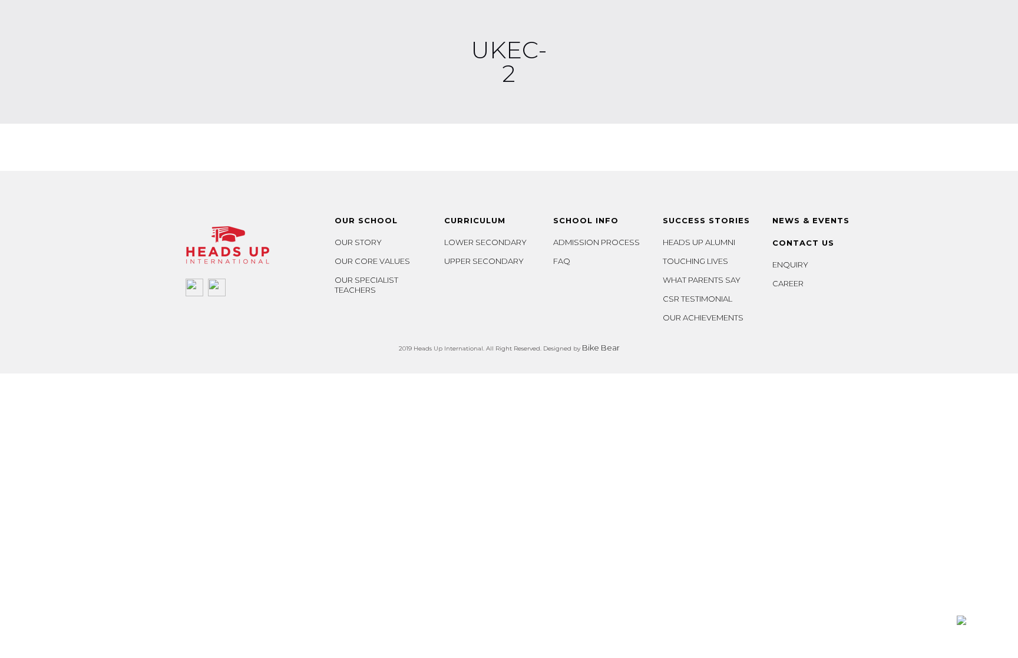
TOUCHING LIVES (695, 261)
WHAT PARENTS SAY (702, 280)
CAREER (788, 283)
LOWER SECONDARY (485, 242)
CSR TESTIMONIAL (697, 298)
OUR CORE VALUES (372, 261)
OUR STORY (358, 242)
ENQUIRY (790, 264)
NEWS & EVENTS (811, 220)
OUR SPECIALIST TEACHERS (366, 285)
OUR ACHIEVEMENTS (703, 317)
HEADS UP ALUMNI (699, 242)
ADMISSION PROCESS (596, 242)
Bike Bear (601, 347)
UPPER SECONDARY (484, 261)
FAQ (561, 261)
